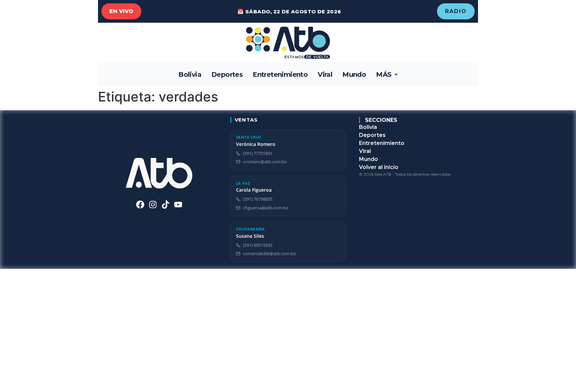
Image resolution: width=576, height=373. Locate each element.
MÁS (383, 74)
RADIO (456, 11)
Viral (325, 74)
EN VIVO (121, 11)
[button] (387, 74)
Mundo (354, 74)
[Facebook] (140, 204)
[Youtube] (178, 204)
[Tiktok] (165, 204)
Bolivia (189, 74)
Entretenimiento (280, 74)
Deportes (227, 74)
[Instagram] (153, 204)
